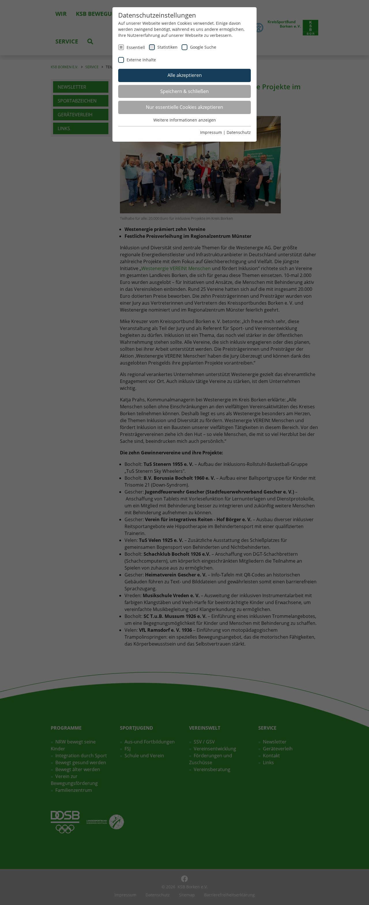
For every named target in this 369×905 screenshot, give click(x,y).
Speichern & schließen (184, 91)
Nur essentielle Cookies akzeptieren (184, 107)
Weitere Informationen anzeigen (184, 120)
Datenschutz (239, 132)
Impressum (211, 132)
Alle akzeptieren (184, 75)
